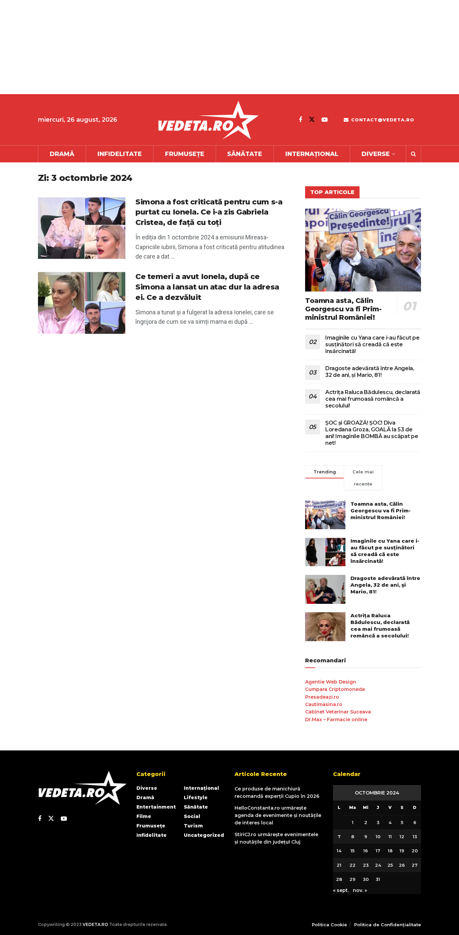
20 (415, 850)
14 (339, 850)
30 (366, 879)
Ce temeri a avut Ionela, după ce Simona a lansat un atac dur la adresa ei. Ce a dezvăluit (207, 287)
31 (378, 879)
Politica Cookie (329, 924)
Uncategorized (204, 835)
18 (390, 850)
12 (402, 836)
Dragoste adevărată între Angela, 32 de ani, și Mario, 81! (369, 371)
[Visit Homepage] (208, 120)
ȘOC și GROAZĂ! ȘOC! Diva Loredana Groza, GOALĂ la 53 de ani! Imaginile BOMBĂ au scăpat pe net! (371, 433)
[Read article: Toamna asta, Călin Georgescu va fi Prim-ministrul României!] (363, 249)
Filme (143, 816)
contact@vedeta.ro (381, 119)
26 (402, 865)
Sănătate (244, 154)
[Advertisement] (201, 47)
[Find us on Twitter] (312, 119)
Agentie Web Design (330, 682)
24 (378, 865)
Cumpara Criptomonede (335, 689)
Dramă (62, 154)
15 (352, 850)
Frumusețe (184, 154)
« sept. (341, 890)
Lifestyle (196, 797)
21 (339, 865)
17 (378, 850)
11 (390, 836)
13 (415, 836)
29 (352, 879)
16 (365, 850)
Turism (193, 826)
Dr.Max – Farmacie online (336, 719)
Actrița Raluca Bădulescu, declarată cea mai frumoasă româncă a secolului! (372, 399)
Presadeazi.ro (322, 697)
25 (390, 865)
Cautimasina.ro (323, 704)
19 (402, 850)
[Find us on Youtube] (325, 119)
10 (378, 836)
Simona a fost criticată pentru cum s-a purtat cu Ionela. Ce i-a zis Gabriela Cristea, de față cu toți (208, 212)
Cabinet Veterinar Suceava (338, 712)
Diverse (376, 154)
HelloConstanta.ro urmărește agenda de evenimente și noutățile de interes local (278, 815)
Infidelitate (119, 154)
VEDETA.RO (95, 924)
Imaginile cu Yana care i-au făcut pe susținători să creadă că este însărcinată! (372, 344)
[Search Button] (413, 154)
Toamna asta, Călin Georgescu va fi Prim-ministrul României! (343, 309)
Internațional (311, 154)
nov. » (360, 890)
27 (415, 865)
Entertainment (156, 807)
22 (352, 865)
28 (339, 879)
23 (366, 865)
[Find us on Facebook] (300, 119)
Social (192, 816)
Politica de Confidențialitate (387, 924)
